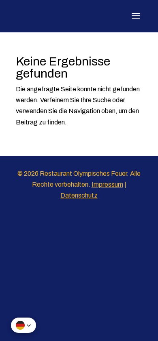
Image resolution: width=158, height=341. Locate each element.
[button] (23, 325)
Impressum (107, 184)
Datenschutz (79, 195)
